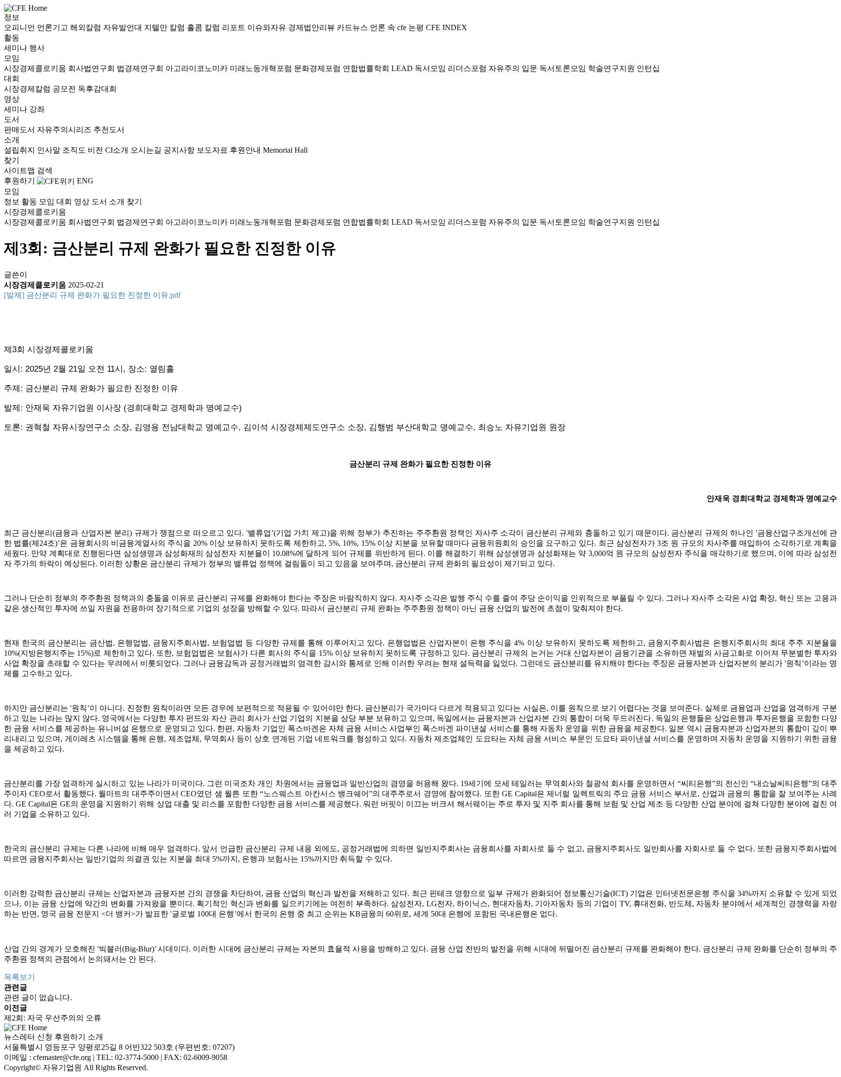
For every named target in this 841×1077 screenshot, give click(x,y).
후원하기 (19, 181)
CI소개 (117, 150)
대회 (11, 78)
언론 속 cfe (389, 27)
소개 (11, 140)
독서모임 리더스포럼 (452, 68)
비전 (96, 150)
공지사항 (180, 150)
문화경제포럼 (318, 68)
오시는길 (147, 150)
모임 (11, 58)
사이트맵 (20, 170)
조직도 (75, 150)
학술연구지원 (612, 68)
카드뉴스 (353, 27)
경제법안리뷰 (312, 27)
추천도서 (109, 130)
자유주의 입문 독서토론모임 (538, 68)
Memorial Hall (285, 150)
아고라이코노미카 (197, 68)
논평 (417, 27)
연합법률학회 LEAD (379, 68)
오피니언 (20, 27)
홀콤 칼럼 (204, 27)
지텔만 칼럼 (165, 27)
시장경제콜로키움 (36, 68)
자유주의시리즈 (65, 130)
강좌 (37, 109)
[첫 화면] (25, 7)
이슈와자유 (267, 27)
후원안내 (246, 150)
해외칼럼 (86, 27)
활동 (11, 38)
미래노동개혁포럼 (262, 68)
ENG (85, 181)
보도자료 (213, 150)
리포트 (234, 27)
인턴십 (648, 68)
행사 (37, 48)
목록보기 (19, 977)
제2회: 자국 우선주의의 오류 (52, 1018)
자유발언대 (123, 27)
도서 (11, 119)
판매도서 (20, 130)
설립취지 (20, 150)
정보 (11, 17)
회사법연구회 (92, 68)
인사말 (49, 150)
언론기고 (53, 27)
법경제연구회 (141, 68)
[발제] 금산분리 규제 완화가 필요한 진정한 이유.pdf (92, 295)
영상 (11, 99)
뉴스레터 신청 (28, 1037)
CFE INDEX (446, 27)
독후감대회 (97, 89)
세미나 (16, 48)
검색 (45, 170)
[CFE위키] (56, 181)
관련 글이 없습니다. (38, 997)
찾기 (11, 160)
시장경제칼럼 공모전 (41, 89)
